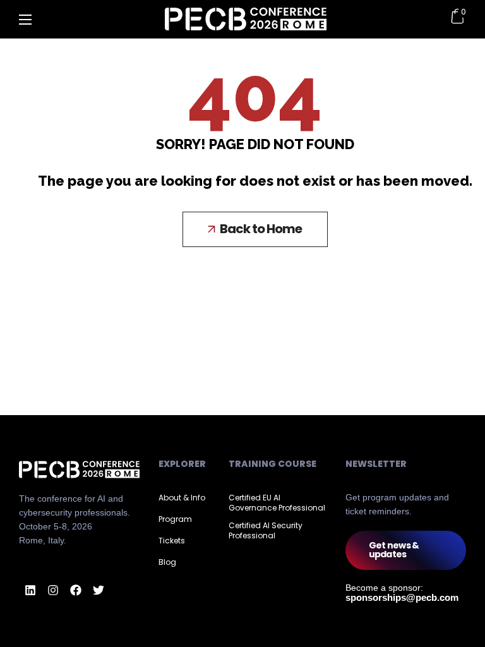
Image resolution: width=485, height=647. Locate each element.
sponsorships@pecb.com (401, 597)
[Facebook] (75, 590)
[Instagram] (53, 590)
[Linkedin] (30, 590)
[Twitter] (98, 590)
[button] (255, 229)
